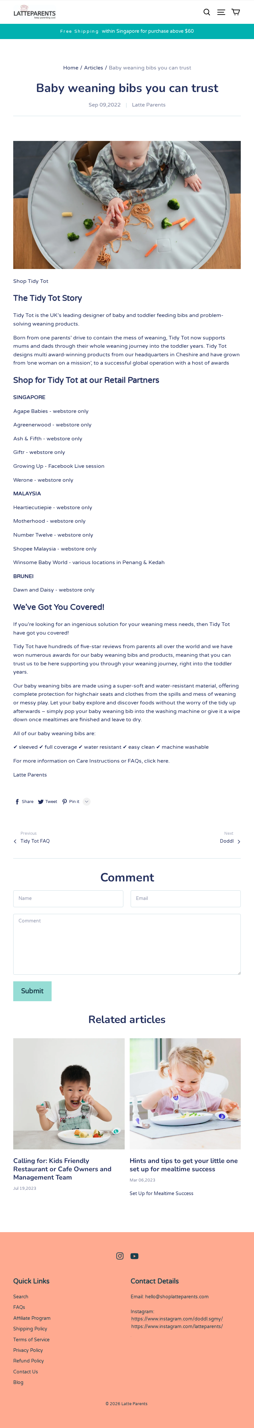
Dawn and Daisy (33, 590)
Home (70, 68)
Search (20, 1297)
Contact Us (25, 1372)
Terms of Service (31, 1340)
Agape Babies (30, 411)
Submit (32, 991)
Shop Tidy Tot (30, 281)
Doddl (226, 841)
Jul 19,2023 (24, 1188)
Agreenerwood (32, 425)
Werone (23, 480)
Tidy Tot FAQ (35, 841)
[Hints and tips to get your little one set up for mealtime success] (185, 1094)
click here (156, 761)
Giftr (18, 452)
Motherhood (29, 521)
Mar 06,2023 (142, 1180)
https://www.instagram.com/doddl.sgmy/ (177, 1319)
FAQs (19, 1307)
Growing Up (28, 466)
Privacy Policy (28, 1350)
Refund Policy (28, 1361)
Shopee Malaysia (34, 549)
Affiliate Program (32, 1318)
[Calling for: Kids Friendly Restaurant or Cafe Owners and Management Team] (69, 1094)
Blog (18, 1382)
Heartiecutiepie (32, 507)
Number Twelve (33, 535)
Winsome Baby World (40, 562)
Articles (93, 68)
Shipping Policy (30, 1329)
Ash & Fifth (27, 438)
